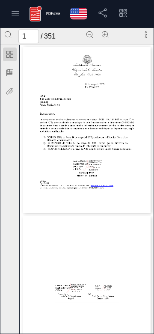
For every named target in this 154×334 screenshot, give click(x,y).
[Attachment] (10, 91)
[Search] (8, 35)
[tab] (10, 56)
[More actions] (146, 35)
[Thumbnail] (10, 54)
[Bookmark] (10, 73)
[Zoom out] (90, 35)
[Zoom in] (105, 35)
